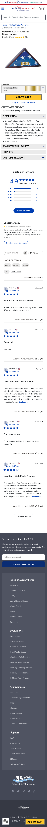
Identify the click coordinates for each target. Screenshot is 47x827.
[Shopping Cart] (44, 9)
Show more (16, 271)
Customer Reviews (14, 157)
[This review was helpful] (36, 506)
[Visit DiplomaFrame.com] (23, 2)
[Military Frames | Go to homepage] (23, 8)
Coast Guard (15, 606)
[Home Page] (23, 807)
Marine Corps (16, 616)
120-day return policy (16, 146)
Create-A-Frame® (18, 646)
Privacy (13, 817)
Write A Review (23, 210)
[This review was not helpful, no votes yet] (41, 319)
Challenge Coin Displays (20, 657)
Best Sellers (15, 636)
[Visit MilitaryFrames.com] (11, 2)
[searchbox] (13, 253)
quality (7, 265)
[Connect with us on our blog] (34, 791)
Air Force (14, 585)
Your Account (16, 748)
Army (12, 595)
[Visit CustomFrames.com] (36, 2)
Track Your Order (17, 753)
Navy (12, 611)
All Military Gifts (17, 641)
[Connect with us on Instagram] (24, 791)
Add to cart (23, 97)
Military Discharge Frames (21, 667)
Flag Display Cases (18, 652)
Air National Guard (18, 590)
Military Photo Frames (19, 678)
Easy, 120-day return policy (23, 102)
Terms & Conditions (18, 723)
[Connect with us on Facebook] (13, 791)
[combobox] (33, 278)
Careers (13, 708)
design (25, 265)
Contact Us (15, 743)
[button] (40, 9)
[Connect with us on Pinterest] (29, 791)
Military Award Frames (20, 662)
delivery (16, 265)
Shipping (8, 152)
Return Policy (15, 718)
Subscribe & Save (17, 764)
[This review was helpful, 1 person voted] (36, 411)
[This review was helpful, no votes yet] (36, 319)
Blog (12, 703)
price (6, 272)
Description (10, 116)
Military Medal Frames (19, 673)
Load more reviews (23, 516)
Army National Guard (19, 601)
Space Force (15, 622)
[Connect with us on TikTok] (18, 791)
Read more (23, 402)
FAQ (12, 738)
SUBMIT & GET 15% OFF (23, 564)
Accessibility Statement (20, 697)
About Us (14, 692)
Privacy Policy (16, 713)
